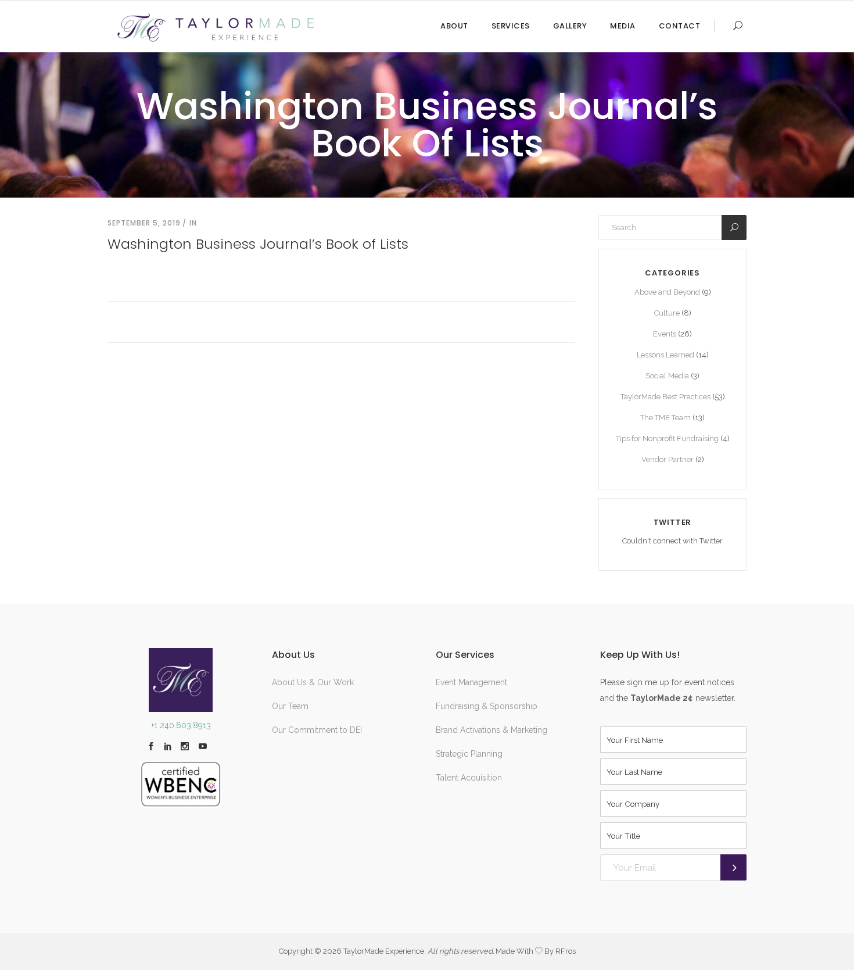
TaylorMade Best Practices (665, 396)
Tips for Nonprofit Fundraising (667, 438)
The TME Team (665, 417)
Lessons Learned (665, 354)
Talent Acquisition (469, 777)
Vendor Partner (667, 459)
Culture (667, 313)
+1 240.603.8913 (181, 725)
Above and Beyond (667, 292)
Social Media (667, 375)
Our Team (290, 706)
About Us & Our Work (313, 682)
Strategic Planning (469, 753)
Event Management (471, 682)
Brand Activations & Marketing (491, 730)
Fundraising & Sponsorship (486, 706)
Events (664, 334)
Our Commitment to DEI (317, 730)
